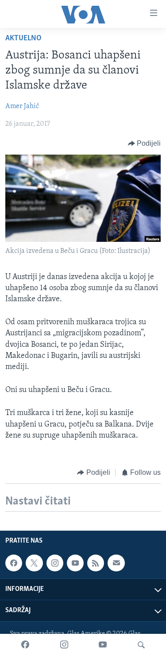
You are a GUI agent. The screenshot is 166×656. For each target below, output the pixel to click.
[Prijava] (116, 563)
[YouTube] (102, 645)
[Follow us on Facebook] (13, 563)
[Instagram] (64, 645)
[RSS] (95, 563)
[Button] (144, 143)
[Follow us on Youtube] (75, 563)
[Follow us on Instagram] (54, 563)
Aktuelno (23, 39)
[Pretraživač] (141, 645)
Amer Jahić (22, 106)
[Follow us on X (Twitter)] (34, 563)
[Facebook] (25, 645)
